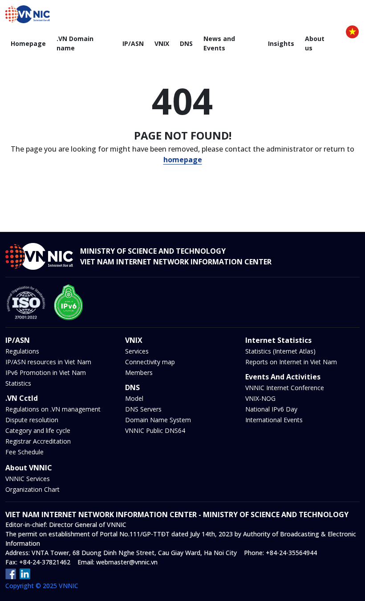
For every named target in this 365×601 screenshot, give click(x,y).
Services (137, 351)
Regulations (22, 351)
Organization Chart (32, 489)
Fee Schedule (24, 452)
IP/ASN (133, 43)
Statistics (18, 383)
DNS (186, 43)
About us (314, 43)
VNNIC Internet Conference (284, 387)
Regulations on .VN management (53, 409)
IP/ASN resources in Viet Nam (48, 362)
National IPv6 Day (271, 409)
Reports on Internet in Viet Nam (291, 362)
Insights (281, 43)
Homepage (28, 43)
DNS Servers (143, 409)
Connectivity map (150, 362)
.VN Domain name (75, 43)
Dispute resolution (31, 420)
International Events (274, 420)
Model (134, 398)
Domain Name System (158, 420)
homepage (182, 160)
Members (139, 372)
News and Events (219, 43)
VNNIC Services (27, 478)
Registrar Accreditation (38, 441)
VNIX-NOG (260, 398)
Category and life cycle (37, 430)
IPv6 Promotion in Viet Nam (45, 372)
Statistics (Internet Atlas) (280, 351)
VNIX (161, 43)
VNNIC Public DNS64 (155, 430)
